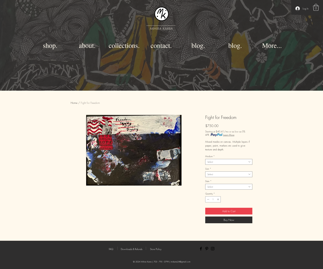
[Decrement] (208, 199)
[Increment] (218, 199)
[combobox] (228, 162)
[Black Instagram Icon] (212, 248)
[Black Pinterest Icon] (206, 248)
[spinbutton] (213, 199)
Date (208, 181)
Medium (210, 156)
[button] (316, 7)
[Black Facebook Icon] (201, 248)
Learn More (228, 134)
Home (74, 103)
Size (208, 168)
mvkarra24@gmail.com (180, 261)
